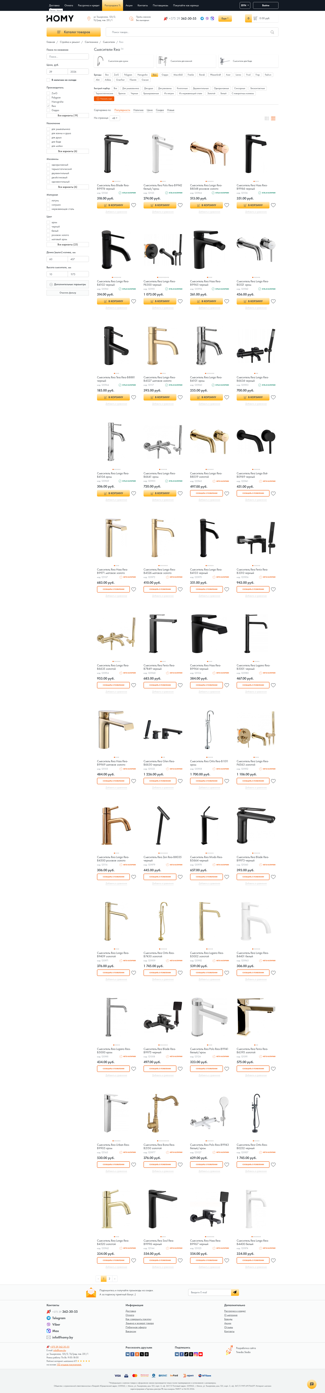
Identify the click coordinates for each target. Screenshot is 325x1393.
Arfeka (108, 79)
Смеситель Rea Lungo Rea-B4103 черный (206, 571)
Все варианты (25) (68, 244)
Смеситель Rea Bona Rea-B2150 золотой (159, 1146)
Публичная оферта (136, 1327)
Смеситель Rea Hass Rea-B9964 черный (205, 667)
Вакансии (131, 1331)
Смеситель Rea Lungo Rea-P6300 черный (160, 283)
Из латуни (169, 93)
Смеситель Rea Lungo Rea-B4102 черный (113, 283)
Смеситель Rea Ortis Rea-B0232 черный (252, 1146)
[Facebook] (182, 1354)
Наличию (138, 110)
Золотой (211, 93)
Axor (228, 74)
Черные (134, 93)
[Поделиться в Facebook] (132, 1354)
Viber (56, 1324)
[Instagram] (196, 1354)
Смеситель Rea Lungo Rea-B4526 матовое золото (160, 571)
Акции (227, 1323)
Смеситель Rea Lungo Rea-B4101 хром (206, 379)
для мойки (57, 146)
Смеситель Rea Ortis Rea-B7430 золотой (159, 954)
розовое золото (60, 235)
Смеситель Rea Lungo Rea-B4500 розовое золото (113, 858)
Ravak (202, 74)
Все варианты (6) (67, 151)
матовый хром (59, 239)
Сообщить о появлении (206, 493)
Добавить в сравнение (116, 211)
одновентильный (61, 181)
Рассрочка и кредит (235, 1311)
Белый (223, 93)
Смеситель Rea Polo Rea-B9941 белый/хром (209, 1050)
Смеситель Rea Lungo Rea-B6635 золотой (113, 667)
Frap (258, 74)
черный (56, 226)
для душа (56, 137)
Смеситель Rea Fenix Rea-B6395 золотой (252, 1050)
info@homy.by (62, 1337)
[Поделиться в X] (142, 1354)
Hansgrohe (57, 101)
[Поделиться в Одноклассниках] (137, 1354)
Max (55, 1331)
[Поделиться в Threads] (147, 1354)
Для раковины (165, 88)
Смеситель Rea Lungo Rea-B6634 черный (253, 379)
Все (107, 74)
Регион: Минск (56, 10)
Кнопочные (182, 88)
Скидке (160, 110)
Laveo (238, 74)
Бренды (228, 1319)
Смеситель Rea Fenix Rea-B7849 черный (159, 667)
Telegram (59, 1318)
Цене (150, 110)
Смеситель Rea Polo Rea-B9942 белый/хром (163, 187)
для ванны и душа (61, 133)
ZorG (54, 93)
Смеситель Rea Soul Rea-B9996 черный (159, 1242)
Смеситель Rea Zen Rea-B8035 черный (163, 858)
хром (54, 222)
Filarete (133, 79)
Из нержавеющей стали (190, 93)
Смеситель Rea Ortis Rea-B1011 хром (209, 762)
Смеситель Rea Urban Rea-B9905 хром (113, 1146)
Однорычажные (221, 88)
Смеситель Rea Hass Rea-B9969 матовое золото (112, 762)
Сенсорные (239, 88)
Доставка (131, 1311)
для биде (56, 141)
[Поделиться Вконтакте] (128, 1354)
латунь (55, 200)
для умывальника (61, 129)
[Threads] (191, 1354)
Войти (265, 5)
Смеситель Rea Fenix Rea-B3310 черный (252, 571)
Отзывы (228, 1327)
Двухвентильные (201, 88)
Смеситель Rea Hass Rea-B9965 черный (205, 283)
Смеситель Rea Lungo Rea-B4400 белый (253, 1242)
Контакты (229, 1331)
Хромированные (151, 93)
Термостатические (104, 93)
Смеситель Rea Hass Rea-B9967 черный (205, 1242)
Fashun (268, 74)
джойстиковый (59, 177)
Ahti (98, 79)
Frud (248, 74)
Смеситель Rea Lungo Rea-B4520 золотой (113, 1242)
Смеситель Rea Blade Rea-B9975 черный (160, 1050)
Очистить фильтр (68, 292)
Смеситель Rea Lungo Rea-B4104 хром (113, 475)
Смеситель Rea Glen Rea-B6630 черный (159, 762)
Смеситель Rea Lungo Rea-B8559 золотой (206, 475)
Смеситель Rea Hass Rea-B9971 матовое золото (112, 571)
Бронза (121, 93)
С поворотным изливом (243, 93)
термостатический (62, 169)
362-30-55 (182, 18)
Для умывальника (130, 88)
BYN (244, 5)
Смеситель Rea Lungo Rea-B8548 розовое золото (206, 187)
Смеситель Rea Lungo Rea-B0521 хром (253, 283)
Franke (191, 74)
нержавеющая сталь (63, 209)
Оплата (130, 1315)
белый (55, 231)
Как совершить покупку (138, 1319)
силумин (56, 204)
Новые (170, 110)
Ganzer (145, 79)
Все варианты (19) (68, 115)
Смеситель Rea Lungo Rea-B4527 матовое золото (160, 379)
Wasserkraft (215, 74)
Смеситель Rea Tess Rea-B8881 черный (116, 379)
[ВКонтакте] (177, 1354)
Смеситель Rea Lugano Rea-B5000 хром (114, 1050)
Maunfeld (178, 74)
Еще (224, 18)
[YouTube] (201, 1354)
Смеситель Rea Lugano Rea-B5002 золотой (207, 954)
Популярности (122, 110)
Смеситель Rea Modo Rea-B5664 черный (206, 858)
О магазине (230, 1315)
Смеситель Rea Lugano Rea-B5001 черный (253, 667)
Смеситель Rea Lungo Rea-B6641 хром (160, 475)
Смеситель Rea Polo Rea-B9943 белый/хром (209, 1146)
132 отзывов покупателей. (69, 1364)
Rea (54, 106)
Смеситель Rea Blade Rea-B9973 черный (253, 858)
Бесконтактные (258, 88)
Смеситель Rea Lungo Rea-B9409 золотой (113, 954)
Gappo (55, 110)
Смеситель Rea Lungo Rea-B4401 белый (253, 954)
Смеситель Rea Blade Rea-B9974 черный (113, 187)
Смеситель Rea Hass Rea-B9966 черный (252, 187)
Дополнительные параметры (69, 284)
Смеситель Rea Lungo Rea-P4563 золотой (253, 762)
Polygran (56, 97)
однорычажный (60, 164)
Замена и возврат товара (140, 1323)
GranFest (120, 79)
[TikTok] (186, 1354)
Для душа (148, 88)
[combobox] (115, 118)
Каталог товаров (76, 31)
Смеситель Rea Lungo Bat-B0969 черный (252, 475)
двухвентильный (60, 173)
